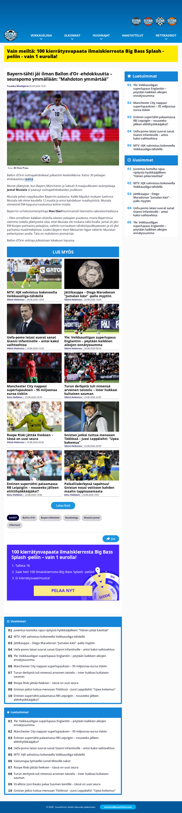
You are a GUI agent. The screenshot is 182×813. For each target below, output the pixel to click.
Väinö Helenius (15, 299)
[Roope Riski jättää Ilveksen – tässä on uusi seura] (34, 416)
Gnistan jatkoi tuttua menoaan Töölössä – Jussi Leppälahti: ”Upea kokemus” (91, 439)
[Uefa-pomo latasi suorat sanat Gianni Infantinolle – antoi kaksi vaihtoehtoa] (34, 319)
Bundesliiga (71, 517)
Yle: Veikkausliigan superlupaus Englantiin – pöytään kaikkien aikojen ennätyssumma (90, 341)
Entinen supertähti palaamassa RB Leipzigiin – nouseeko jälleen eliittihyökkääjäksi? (33, 487)
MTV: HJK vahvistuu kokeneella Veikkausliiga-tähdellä (32, 294)
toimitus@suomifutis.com (118, 807)
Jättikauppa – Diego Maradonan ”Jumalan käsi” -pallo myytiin (89, 294)
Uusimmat (18, 621)
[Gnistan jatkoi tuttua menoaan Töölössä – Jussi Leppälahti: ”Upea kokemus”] (91, 416)
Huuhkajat (101, 35)
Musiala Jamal (92, 517)
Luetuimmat (20, 712)
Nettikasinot (166, 35)
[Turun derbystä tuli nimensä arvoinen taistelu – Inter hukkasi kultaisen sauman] (91, 367)
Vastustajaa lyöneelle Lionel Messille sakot (42, 761)
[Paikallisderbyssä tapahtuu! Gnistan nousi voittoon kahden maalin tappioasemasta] (91, 465)
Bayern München (50, 517)
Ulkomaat (72, 35)
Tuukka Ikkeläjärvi (18, 86)
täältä (29, 179)
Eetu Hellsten (15, 397)
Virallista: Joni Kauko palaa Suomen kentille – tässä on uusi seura (57, 784)
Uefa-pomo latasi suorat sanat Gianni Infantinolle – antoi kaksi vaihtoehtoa (33, 341)
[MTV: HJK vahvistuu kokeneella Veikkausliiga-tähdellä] (34, 273)
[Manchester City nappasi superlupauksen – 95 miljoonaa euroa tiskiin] (34, 367)
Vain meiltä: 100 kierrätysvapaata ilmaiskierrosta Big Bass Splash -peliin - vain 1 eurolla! (85, 54)
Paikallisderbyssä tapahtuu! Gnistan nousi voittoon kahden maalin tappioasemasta (89, 487)
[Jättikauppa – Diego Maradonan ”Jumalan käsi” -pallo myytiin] (91, 273)
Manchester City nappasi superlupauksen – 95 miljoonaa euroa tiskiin (32, 390)
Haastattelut (132, 35)
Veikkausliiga (41, 35)
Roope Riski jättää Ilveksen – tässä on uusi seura (30, 437)
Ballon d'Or (29, 517)
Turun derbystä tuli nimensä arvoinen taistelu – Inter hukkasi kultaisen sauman (90, 390)
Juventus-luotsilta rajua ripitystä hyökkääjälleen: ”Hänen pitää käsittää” (61, 630)
